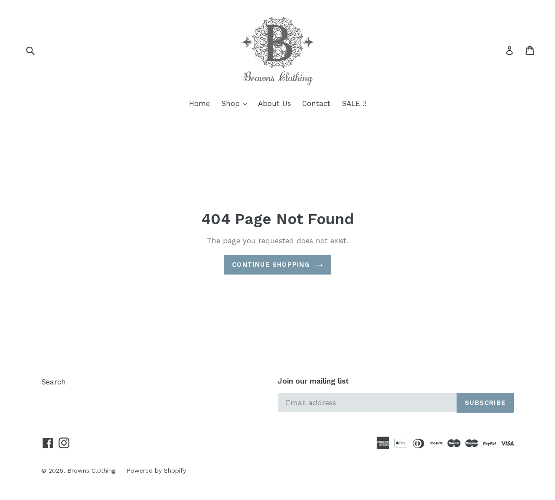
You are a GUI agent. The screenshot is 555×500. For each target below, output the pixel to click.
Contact (316, 103)
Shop (236, 103)
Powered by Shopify (156, 470)
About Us (274, 103)
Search (53, 381)
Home (199, 103)
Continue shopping (271, 264)
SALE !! (354, 103)
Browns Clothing (91, 470)
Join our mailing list (313, 381)
